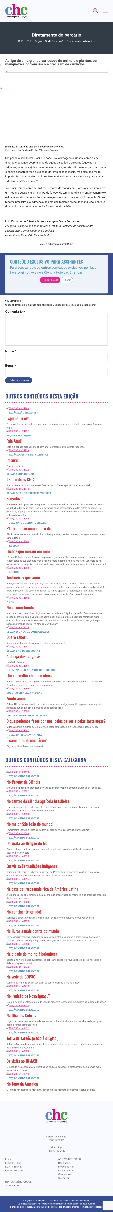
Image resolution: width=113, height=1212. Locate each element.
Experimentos (65, 1170)
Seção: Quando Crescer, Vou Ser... (29, 493)
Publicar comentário (19, 380)
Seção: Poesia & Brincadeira (28, 454)
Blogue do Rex (66, 1166)
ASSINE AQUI (51, 280)
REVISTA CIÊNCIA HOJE (18, 1181)
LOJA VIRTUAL (13, 1166)
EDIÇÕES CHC (13, 1162)
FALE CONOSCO (14, 1170)
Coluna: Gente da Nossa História (32, 669)
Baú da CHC (64, 1162)
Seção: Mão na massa (23, 412)
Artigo (14, 545)
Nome (10, 351)
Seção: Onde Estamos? (24, 776)
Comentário (15, 311)
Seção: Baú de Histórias (23, 650)
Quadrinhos (64, 1174)
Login (68, 280)
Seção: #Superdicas (20, 473)
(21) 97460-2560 (56, 1150)
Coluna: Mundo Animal (25, 734)
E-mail (10, 365)
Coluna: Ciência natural (24, 692)
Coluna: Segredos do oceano (26, 715)
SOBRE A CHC (12, 1185)
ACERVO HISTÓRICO (69, 1159)
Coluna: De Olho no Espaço (27, 522)
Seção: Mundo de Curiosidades (28, 631)
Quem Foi (63, 1177)
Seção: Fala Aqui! (18, 435)
